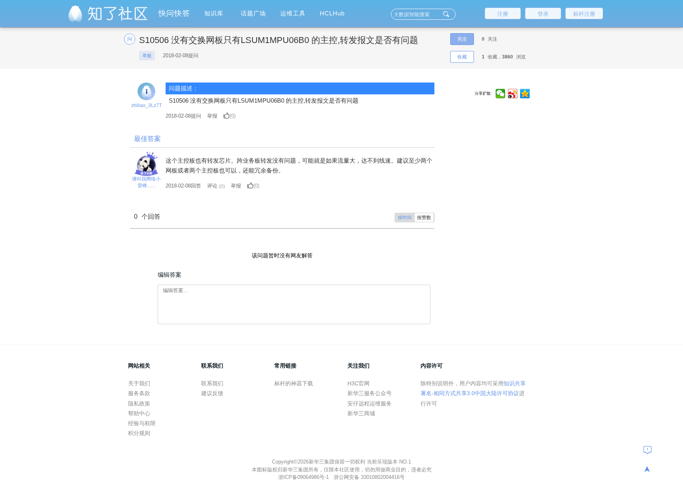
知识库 (213, 13)
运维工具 (293, 13)
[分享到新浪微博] (513, 93)
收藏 (462, 57)
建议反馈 (212, 393)
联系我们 (212, 383)
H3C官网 (358, 383)
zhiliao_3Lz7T (146, 105)
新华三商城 (361, 413)
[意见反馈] (647, 450)
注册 (502, 14)
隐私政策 (139, 403)
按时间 (405, 217)
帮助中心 (139, 413)
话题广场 (253, 13)
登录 (543, 14)
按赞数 (424, 217)
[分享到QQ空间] (525, 93)
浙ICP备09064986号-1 (304, 477)
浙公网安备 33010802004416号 (369, 477)
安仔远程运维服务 (369, 403)
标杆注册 (584, 14)
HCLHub (332, 13)
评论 (212, 186)
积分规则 (139, 433)
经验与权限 (142, 423)
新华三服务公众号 (369, 393)
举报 (212, 116)
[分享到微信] (501, 93)
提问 (183, 116)
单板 (147, 55)
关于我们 (139, 383)
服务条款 (139, 393)
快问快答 (174, 13)
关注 (462, 39)
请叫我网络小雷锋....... (146, 182)
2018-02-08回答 (183, 186)
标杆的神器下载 (293, 383)
